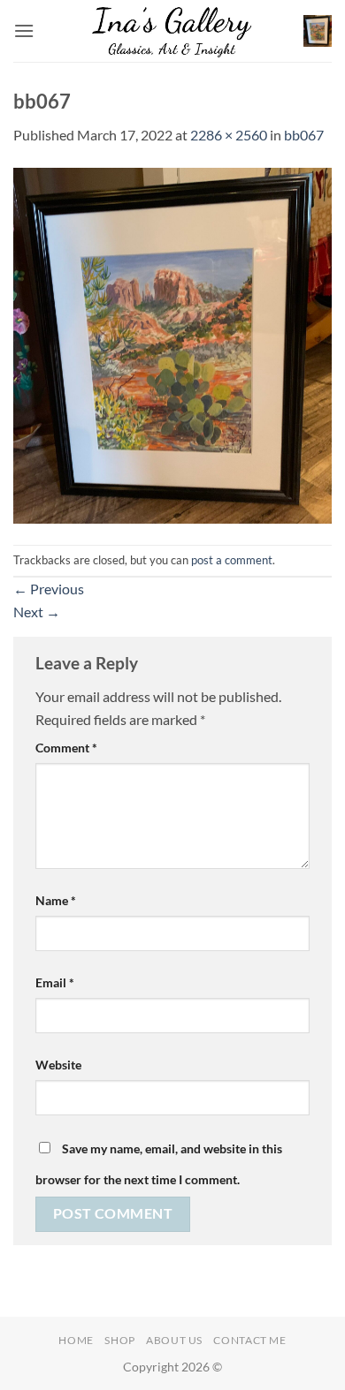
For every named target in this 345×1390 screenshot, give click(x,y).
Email (54, 982)
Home (75, 1340)
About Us (174, 1340)
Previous (48, 588)
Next (36, 611)
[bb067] (172, 343)
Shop (119, 1340)
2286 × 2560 (228, 134)
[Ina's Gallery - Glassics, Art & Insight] (172, 31)
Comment (66, 747)
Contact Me (249, 1340)
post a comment (231, 560)
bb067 (304, 134)
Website (58, 1064)
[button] (23, 30)
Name (55, 900)
